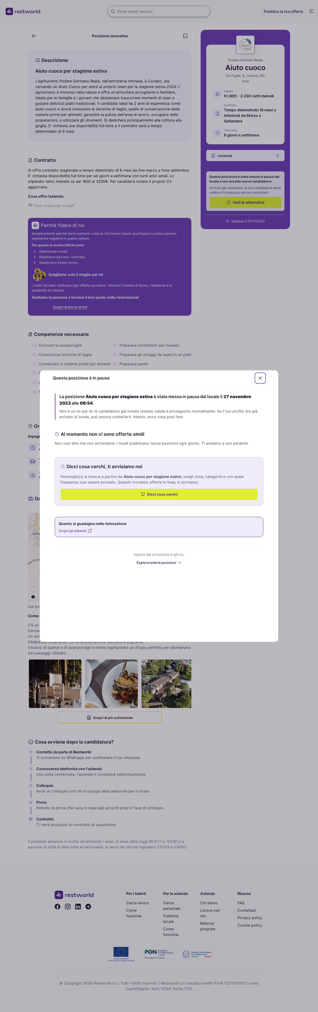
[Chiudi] (260, 378)
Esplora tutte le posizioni (156, 563)
